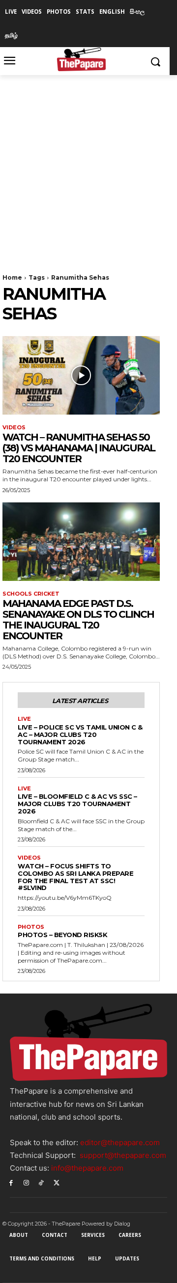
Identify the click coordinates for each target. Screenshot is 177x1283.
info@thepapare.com (87, 1168)
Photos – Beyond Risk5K (62, 935)
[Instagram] (26, 1182)
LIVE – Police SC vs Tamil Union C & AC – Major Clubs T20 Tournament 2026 (80, 734)
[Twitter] (56, 1182)
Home (12, 277)
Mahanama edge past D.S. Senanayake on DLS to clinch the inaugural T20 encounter (78, 620)
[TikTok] (41, 1182)
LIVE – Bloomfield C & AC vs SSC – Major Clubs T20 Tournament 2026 (77, 803)
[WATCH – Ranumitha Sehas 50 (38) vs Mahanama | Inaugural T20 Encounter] (81, 375)
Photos (31, 927)
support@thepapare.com (123, 1155)
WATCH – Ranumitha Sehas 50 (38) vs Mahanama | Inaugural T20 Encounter (78, 448)
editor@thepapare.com (120, 1142)
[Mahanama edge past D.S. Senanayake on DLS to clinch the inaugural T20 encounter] (81, 541)
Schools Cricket (30, 594)
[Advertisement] (88, 168)
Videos (14, 427)
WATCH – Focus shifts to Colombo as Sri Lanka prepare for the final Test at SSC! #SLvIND (75, 877)
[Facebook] (11, 1182)
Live (24, 719)
